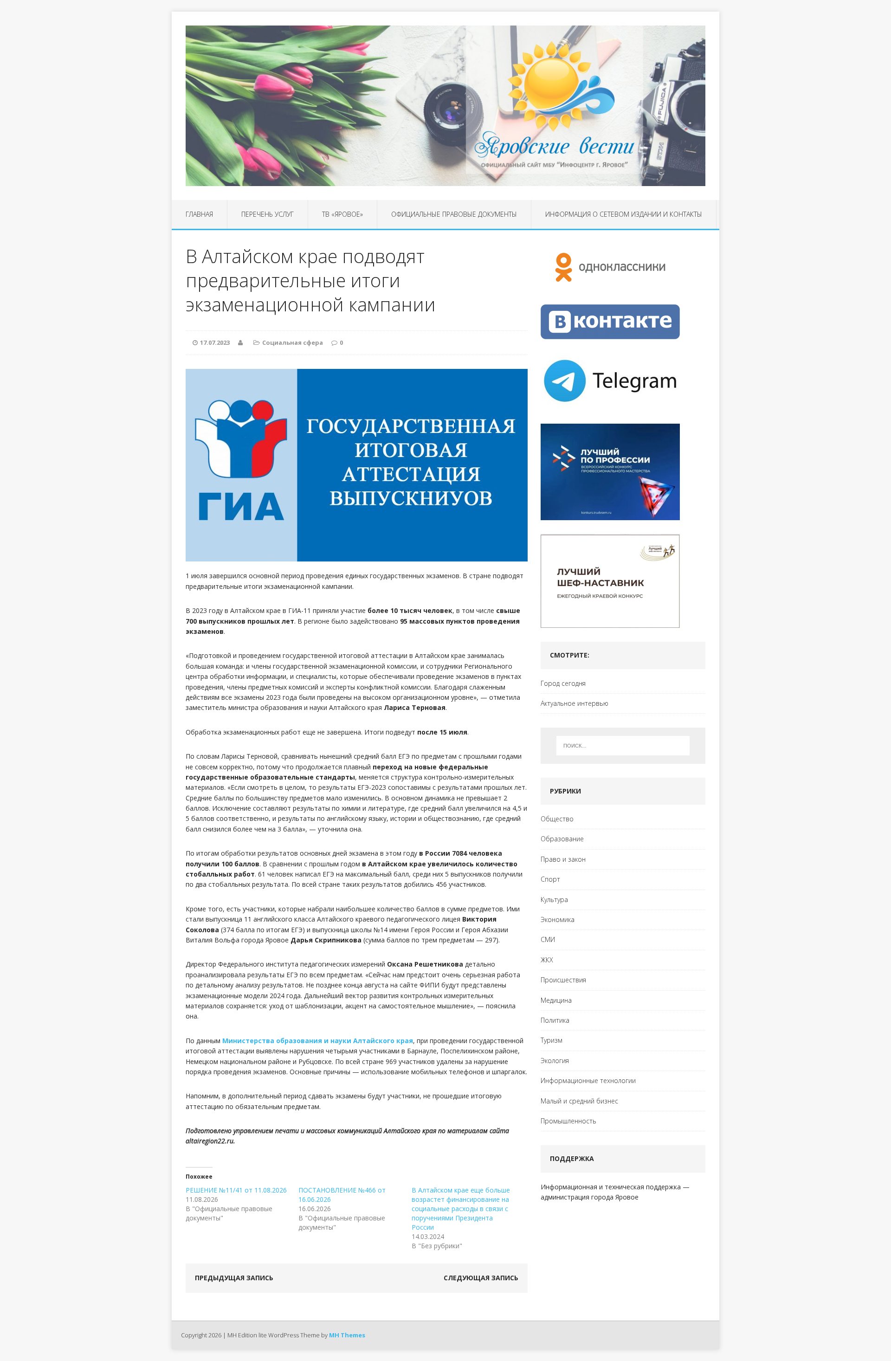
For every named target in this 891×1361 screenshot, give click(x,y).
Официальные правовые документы (454, 214)
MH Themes (347, 1335)
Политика (555, 1020)
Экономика (558, 919)
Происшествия (563, 979)
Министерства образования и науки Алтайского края (317, 1040)
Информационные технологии (588, 1080)
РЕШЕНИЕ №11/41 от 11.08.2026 (236, 1190)
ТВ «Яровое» (342, 214)
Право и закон (563, 859)
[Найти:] (623, 745)
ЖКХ (547, 959)
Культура (554, 899)
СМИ (548, 939)
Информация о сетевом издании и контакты (623, 214)
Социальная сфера (292, 342)
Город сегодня (563, 683)
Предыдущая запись (234, 1277)
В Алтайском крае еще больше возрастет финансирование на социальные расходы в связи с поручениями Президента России (461, 1209)
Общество (557, 818)
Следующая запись (481, 1277)
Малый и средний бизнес (579, 1101)
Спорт (550, 879)
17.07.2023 (215, 342)
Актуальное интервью (574, 703)
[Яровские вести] (445, 106)
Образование (562, 838)
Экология (555, 1060)
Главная (199, 214)
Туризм (551, 1040)
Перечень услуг (267, 214)
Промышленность (568, 1120)
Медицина (556, 1000)
